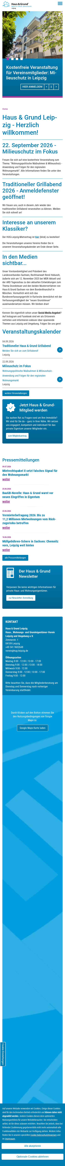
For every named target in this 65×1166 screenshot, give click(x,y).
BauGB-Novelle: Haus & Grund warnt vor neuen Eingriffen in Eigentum (27, 495)
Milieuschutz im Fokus (16, 366)
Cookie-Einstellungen (2, 1054)
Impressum (10, 1138)
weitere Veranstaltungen (16, 393)
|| (52, 86)
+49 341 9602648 (14, 647)
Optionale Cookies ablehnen (33, 1156)
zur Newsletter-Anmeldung (21, 597)
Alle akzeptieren (32, 1145)
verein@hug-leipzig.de (17, 650)
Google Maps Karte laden (32, 727)
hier (37, 237)
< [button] (47, 86)
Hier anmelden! (32, 86)
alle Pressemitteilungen (15, 557)
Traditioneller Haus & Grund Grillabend (26, 346)
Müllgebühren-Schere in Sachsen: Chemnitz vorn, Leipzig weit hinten (30, 543)
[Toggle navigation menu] (60, 3)
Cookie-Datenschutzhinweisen (43, 1135)
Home (5, 109)
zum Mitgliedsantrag (17, 435)
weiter (6, 479)
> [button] (57, 86)
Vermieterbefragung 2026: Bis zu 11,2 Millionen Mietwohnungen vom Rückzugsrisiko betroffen (29, 519)
